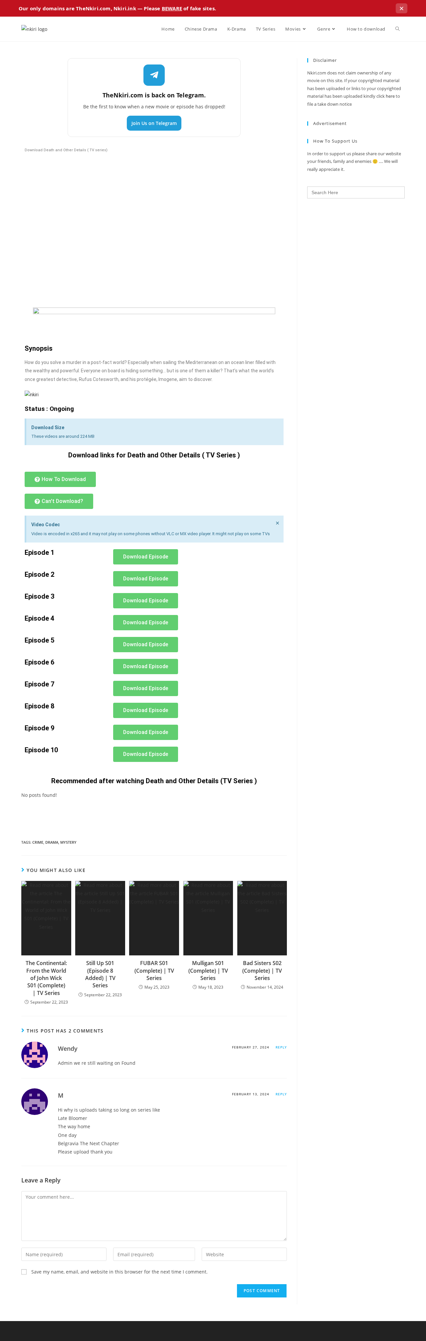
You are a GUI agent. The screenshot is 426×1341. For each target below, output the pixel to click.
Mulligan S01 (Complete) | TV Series (208, 970)
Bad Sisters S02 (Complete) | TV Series (262, 970)
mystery (68, 842)
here (390, 96)
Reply (281, 1047)
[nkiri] (32, 394)
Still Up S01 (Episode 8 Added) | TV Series (100, 974)
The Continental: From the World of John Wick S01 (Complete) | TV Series (46, 978)
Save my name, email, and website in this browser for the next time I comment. (119, 1272)
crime (37, 842)
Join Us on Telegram (154, 123)
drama (51, 842)
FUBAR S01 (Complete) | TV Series (154, 970)
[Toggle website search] (397, 29)
